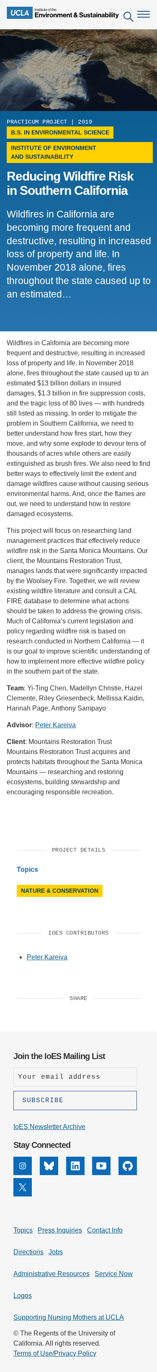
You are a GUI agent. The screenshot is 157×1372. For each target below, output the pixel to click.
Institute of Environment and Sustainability (53, 152)
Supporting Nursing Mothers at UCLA (68, 1317)
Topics (23, 1230)
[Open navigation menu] (143, 14)
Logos (22, 1295)
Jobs (56, 1252)
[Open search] (128, 18)
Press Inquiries (60, 1230)
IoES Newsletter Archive (49, 1126)
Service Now (114, 1273)
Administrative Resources (51, 1273)
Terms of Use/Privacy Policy (54, 1353)
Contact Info (105, 1230)
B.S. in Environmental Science (60, 132)
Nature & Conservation (59, 890)
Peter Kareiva (55, 725)
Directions (28, 1252)
